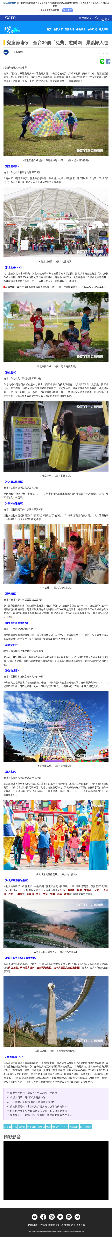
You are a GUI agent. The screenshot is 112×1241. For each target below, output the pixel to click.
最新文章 (58, 29)
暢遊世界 (81, 29)
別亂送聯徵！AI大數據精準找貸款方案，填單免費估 (38, 1111)
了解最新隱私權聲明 (50, 10)
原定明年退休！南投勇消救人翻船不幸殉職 (33, 1093)
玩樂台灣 (69, 29)
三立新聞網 (31, 1225)
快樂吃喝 (92, 29)
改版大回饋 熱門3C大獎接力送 (28, 1097)
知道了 (68, 10)
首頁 (49, 29)
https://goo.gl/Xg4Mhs (94, 287)
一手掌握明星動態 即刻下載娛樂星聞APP (33, 1102)
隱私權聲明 (54, 1225)
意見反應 (80, 1225)
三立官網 (42, 1225)
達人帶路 (103, 29)
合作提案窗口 (68, 1225)
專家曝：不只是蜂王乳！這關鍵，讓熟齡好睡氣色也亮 (40, 1115)
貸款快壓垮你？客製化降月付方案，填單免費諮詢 (37, 1106)
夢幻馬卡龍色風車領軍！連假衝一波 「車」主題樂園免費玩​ (48, 287)
